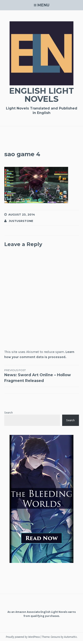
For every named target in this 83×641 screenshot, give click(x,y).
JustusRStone (21, 221)
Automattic (70, 636)
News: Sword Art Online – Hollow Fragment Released (37, 376)
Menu (43, 5)
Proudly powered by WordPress (23, 636)
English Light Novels (41, 95)
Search (8, 412)
